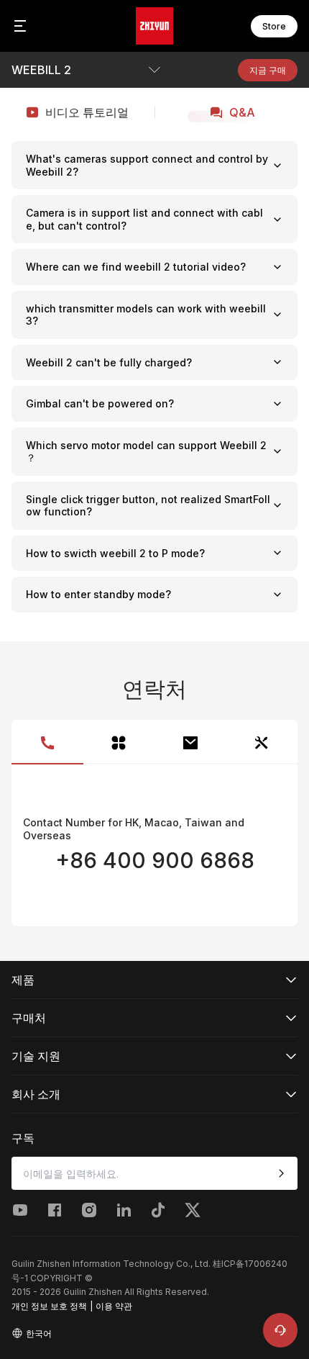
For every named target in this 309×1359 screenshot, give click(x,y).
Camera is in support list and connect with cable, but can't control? (144, 219)
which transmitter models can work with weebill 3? (146, 315)
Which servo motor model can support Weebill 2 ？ (146, 451)
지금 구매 (267, 70)
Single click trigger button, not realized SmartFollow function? (148, 505)
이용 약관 (114, 1306)
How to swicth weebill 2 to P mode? (115, 553)
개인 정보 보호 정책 (49, 1306)
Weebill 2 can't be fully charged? (109, 362)
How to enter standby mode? (98, 594)
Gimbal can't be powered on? (100, 403)
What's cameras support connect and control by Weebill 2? (147, 165)
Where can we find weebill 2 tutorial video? (136, 267)
